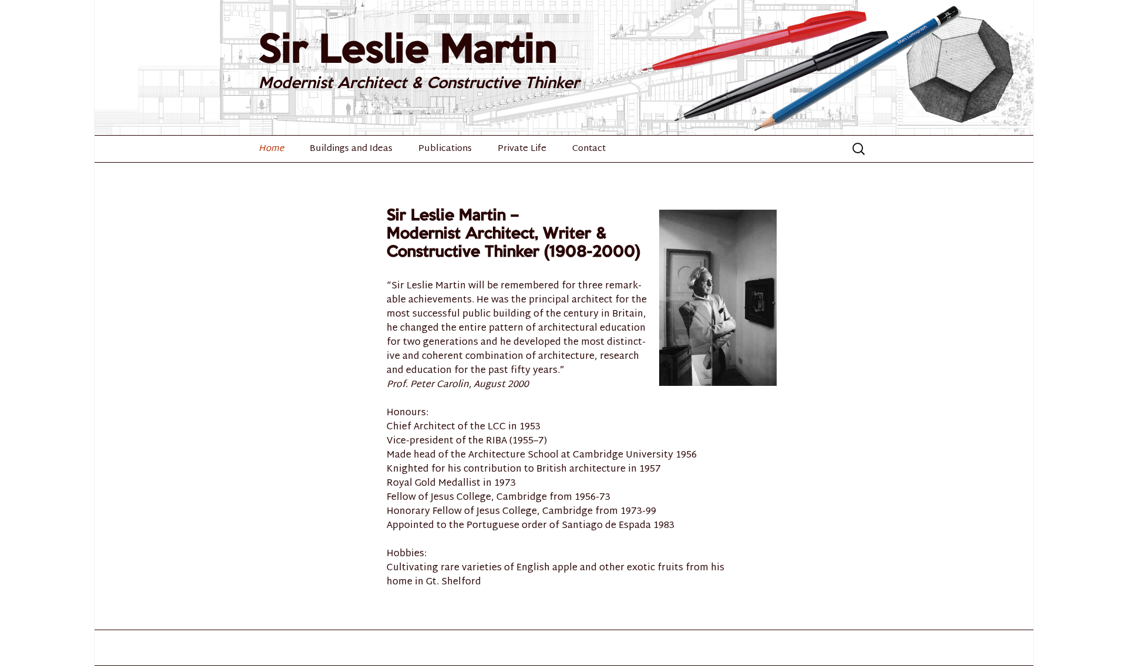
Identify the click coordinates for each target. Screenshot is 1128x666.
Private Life (522, 149)
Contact (589, 149)
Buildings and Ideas (351, 149)
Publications (445, 149)
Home (271, 149)
